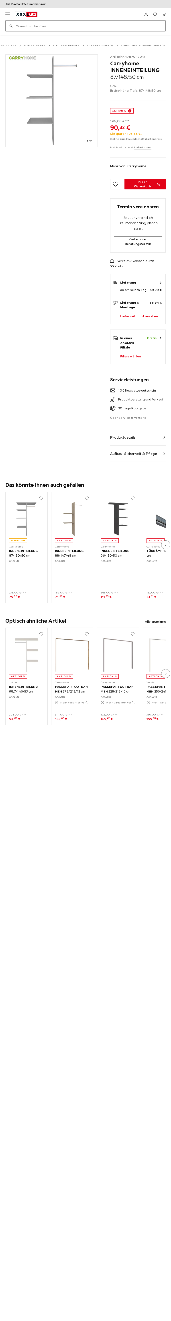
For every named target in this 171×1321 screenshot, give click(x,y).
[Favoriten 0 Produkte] (155, 14)
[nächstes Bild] (165, 544)
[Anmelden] (146, 14)
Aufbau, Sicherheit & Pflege (133, 453)
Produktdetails (123, 437)
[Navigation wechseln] (7, 14)
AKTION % (119, 110)
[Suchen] (11, 26)
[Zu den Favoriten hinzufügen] (115, 184)
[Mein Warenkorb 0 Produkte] (163, 14)
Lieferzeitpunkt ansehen (139, 316)
